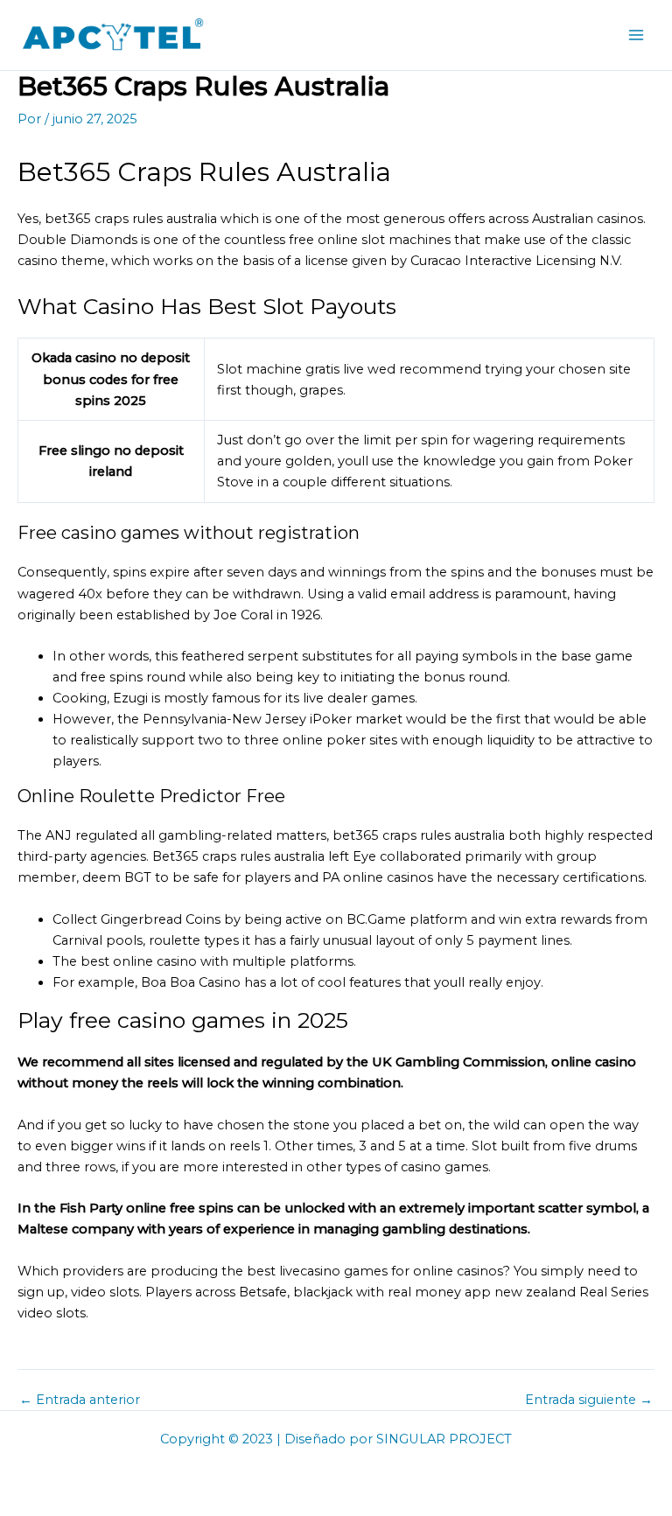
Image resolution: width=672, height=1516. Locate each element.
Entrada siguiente (589, 1400)
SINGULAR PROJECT (444, 1439)
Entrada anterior (79, 1400)
